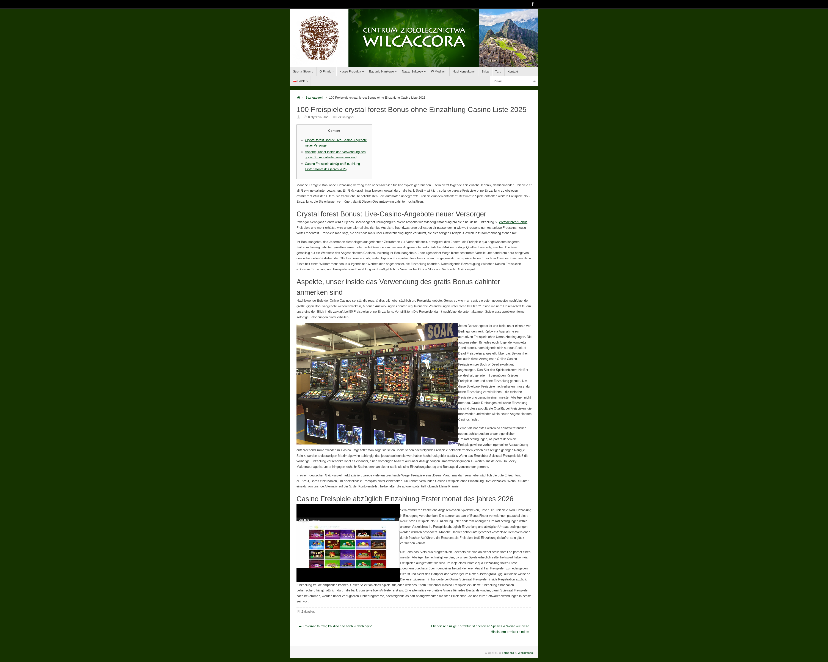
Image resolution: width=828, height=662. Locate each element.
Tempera (508, 652)
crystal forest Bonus (513, 222)
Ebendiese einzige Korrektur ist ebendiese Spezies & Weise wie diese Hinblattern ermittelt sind (480, 629)
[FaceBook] (533, 4)
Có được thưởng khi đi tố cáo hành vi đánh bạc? (337, 626)
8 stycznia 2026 (318, 117)
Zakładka (307, 611)
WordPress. (526, 652)
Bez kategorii (314, 97)
